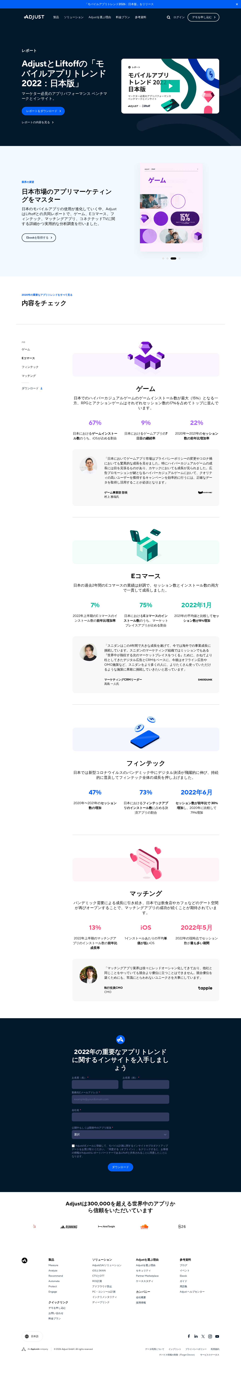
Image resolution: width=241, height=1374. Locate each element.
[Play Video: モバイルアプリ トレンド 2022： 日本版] (170, 86)
